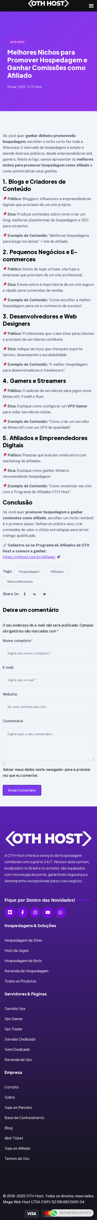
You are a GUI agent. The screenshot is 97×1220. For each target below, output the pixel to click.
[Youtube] (47, 912)
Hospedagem (29, 571)
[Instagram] (35, 912)
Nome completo (17, 641)
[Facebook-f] (22, 912)
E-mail (8, 667)
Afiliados (57, 571)
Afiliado (17, 42)
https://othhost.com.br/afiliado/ (29, 557)
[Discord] (10, 912)
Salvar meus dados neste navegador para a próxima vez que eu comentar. (46, 772)
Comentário (13, 721)
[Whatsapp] (60, 912)
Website (10, 694)
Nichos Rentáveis (20, 581)
